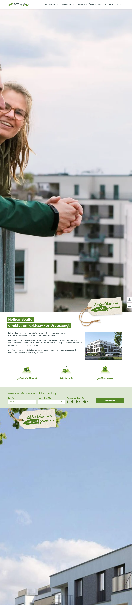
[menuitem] (52, 4)
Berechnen (110, 400)
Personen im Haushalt (75, 398)
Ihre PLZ (11, 398)
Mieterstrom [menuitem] (82, 4)
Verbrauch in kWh (44, 398)
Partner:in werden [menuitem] (116, 4)
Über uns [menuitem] (92, 4)
